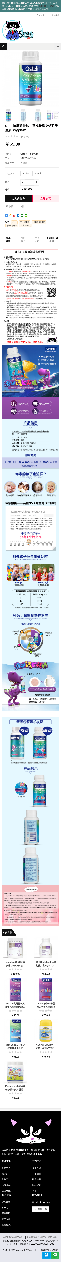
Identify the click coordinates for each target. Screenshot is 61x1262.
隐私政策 (36, 1185)
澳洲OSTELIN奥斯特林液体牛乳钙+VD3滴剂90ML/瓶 (15, 1048)
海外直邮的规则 (46, 6)
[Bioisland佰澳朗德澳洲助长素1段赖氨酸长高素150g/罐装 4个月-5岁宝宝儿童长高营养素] (15, 948)
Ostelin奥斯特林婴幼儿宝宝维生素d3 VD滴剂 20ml (46, 1007)
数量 (7, 182)
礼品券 (5, 1208)
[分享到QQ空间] (10, 215)
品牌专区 (6, 1190)
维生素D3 (24, 222)
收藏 (11, 206)
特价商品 (6, 1185)
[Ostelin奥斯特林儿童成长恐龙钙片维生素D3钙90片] (8, 115)
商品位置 (10, 173)
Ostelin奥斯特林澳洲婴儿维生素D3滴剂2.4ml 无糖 (15, 1007)
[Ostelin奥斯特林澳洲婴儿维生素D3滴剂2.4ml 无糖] (15, 989)
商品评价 (37, 239)
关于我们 (36, 1174)
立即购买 (45, 198)
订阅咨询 (6, 1202)
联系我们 (42, 1209)
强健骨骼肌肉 (39, 222)
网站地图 (6, 1213)
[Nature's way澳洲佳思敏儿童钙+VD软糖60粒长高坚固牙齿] (46, 1030)
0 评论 (26, 136)
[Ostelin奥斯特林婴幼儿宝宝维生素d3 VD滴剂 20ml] (46, 989)
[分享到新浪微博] (14, 215)
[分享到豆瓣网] (22, 215)
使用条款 (36, 1168)
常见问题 (6, 1219)
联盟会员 (6, 1224)
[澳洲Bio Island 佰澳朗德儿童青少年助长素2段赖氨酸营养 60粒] (46, 948)
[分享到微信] (26, 215)
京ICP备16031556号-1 (14, 1237)
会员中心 (6, 1168)
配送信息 (36, 1179)
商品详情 (8, 239)
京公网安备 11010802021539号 (41, 1237)
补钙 (14, 222)
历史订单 (6, 1174)
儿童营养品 (26, 225)
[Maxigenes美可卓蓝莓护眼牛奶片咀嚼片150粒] (15, 1072)
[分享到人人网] (18, 215)
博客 (34, 1190)
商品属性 (23, 239)
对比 (23, 206)
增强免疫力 (12, 225)
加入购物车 (18, 198)
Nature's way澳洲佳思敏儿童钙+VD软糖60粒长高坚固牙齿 (46, 1048)
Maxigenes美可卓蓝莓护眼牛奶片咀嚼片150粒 (15, 1089)
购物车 (5, 1179)
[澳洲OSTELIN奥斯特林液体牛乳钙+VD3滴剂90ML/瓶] (15, 1030)
